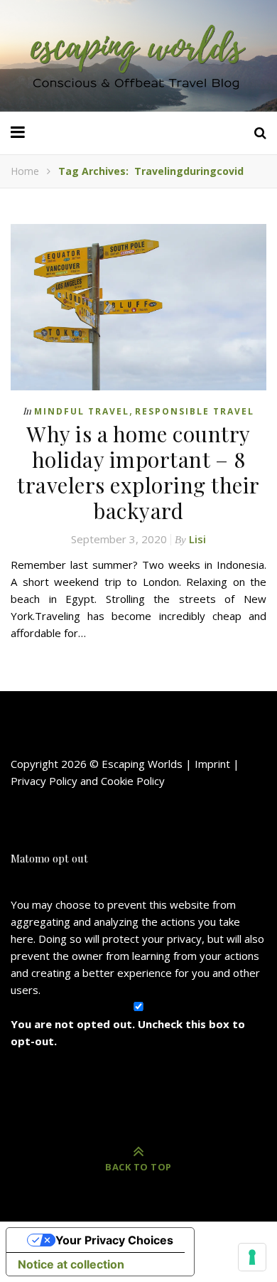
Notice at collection (71, 1264)
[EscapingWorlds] (138, 55)
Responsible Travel (194, 411)
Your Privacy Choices (114, 1240)
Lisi (197, 539)
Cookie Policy (133, 781)
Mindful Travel (81, 411)
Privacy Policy (44, 781)
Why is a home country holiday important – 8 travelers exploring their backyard (138, 472)
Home (25, 171)
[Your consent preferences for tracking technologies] (252, 1257)
